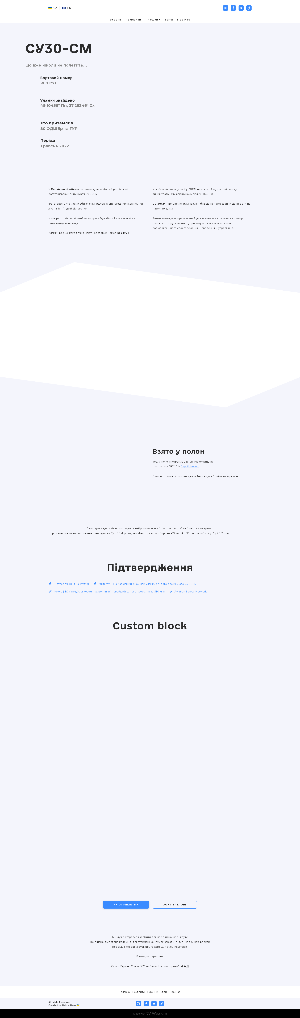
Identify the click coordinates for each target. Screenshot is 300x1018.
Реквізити (133, 19)
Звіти (169, 19)
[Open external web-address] (238, 1003)
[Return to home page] (150, 8)
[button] (225, 8)
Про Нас (183, 19)
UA (55, 8)
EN (69, 8)
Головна (115, 19)
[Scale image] (115, 299)
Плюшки (151, 19)
